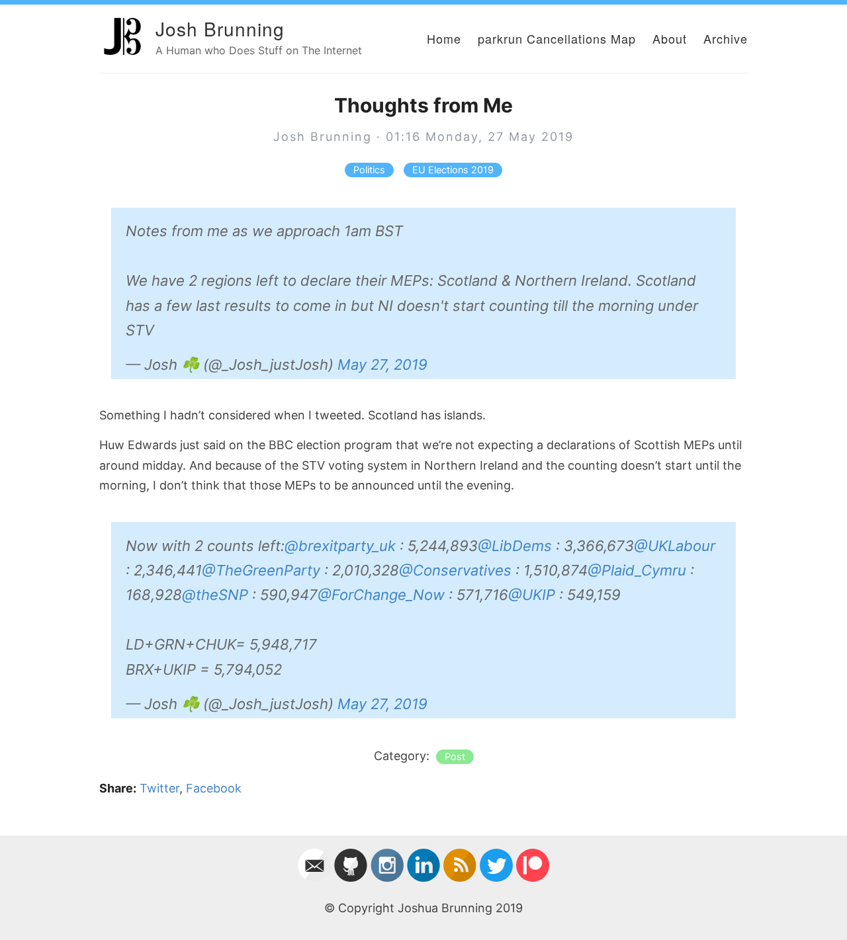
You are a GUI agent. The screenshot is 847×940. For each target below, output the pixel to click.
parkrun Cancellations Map (557, 38)
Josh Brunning (220, 28)
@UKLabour (674, 545)
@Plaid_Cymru (637, 570)
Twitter (159, 788)
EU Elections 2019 (453, 170)
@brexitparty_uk (340, 545)
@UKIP (531, 594)
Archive (725, 38)
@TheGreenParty (261, 570)
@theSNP (215, 594)
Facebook (214, 788)
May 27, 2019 (382, 364)
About (669, 38)
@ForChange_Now (381, 594)
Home (444, 38)
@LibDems (515, 545)
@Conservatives (455, 570)
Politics (369, 170)
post (455, 757)
